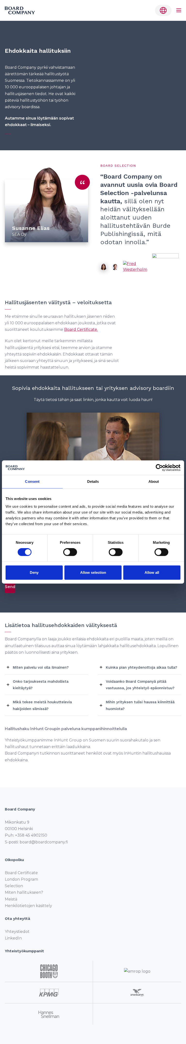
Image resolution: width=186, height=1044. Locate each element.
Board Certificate (21, 872)
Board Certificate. (81, 329)
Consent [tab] (32, 481)
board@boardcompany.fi (44, 842)
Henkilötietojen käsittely (28, 905)
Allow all (152, 572)
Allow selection (93, 572)
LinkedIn (13, 938)
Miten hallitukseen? (24, 892)
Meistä (11, 899)
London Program (21, 879)
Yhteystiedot (17, 931)
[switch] (70, 552)
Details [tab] (93, 481)
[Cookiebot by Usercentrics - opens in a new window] (159, 467)
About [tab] (153, 481)
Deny (34, 572)
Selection (14, 886)
